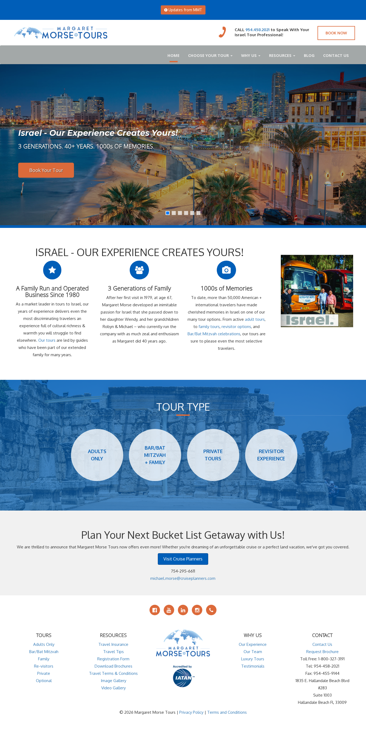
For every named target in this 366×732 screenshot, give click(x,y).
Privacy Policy (191, 712)
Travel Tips (113, 651)
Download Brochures (113, 666)
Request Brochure (322, 651)
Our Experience (253, 644)
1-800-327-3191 (331, 658)
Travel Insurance (113, 644)
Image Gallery (113, 680)
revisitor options (236, 326)
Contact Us (322, 644)
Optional (44, 680)
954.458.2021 (257, 29)
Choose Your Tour (48, 170)
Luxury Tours (252, 658)
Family (43, 658)
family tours (209, 326)
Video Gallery (113, 687)
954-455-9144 (326, 673)
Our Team (253, 651)
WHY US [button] (249, 55)
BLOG (309, 55)
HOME (173, 55)
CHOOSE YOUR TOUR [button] (209, 55)
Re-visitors (43, 666)
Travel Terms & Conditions (113, 673)
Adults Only (43, 644)
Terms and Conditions (227, 712)
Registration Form (113, 658)
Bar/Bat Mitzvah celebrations (214, 333)
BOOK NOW (336, 33)
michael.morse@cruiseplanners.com (182, 578)
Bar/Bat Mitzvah (43, 651)
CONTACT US (336, 55)
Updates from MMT (184, 10)
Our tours (46, 340)
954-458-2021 (326, 666)
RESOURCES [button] (281, 55)
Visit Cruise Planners (183, 559)
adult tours (255, 319)
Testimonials (252, 666)
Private (43, 673)
